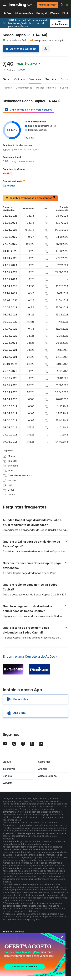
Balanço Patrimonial (46, 87)
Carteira (7, 775)
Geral (6, 79)
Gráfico (19, 79)
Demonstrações (24, 87)
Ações (7, 13)
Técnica (50, 79)
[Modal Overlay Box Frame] (32, 954)
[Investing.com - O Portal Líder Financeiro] (20, 5)
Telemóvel (9, 768)
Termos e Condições (13, 931)
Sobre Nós (44, 761)
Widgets (7, 782)
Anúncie (42, 768)
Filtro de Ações (24, 13)
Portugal (41, 13)
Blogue (7, 761)
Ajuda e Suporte (47, 775)
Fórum (64, 79)
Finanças (7, 87)
